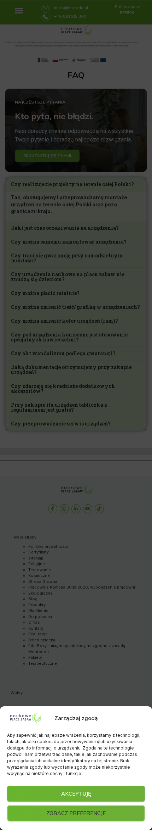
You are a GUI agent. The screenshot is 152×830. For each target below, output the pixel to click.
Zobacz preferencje (76, 813)
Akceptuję (76, 793)
